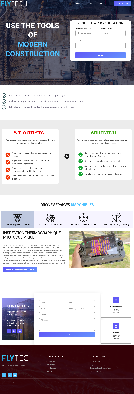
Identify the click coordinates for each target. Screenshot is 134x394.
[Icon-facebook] (9, 331)
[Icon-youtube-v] (19, 331)
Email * (78, 41)
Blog (90, 4)
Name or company (84, 28)
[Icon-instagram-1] (14, 331)
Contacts (100, 4)
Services (79, 4)
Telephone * (107, 28)
